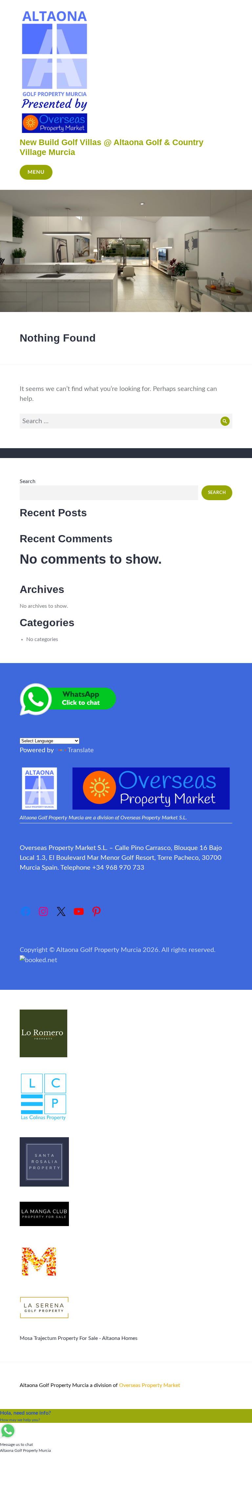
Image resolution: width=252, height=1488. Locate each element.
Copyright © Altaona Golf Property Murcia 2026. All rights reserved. (118, 950)
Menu (36, 172)
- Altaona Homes (117, 1338)
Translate (81, 750)
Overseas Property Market (149, 1385)
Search (27, 481)
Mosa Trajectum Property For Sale (59, 1338)
